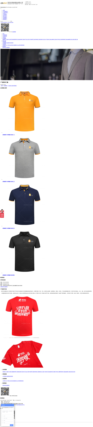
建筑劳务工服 (16, 39)
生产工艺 (4, 40)
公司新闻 (4, 42)
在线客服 (14, 31)
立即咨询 (2, 286)
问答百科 (11, 42)
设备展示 (15, 45)
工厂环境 (8, 45)
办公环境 (19, 45)
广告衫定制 (5, 36)
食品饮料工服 (21, 39)
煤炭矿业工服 (42, 39)
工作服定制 (5, 34)
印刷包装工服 (37, 39)
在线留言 (8, 47)
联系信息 (4, 47)
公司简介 (4, 45)
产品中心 (4, 37)
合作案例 (4, 38)
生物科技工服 (53, 39)
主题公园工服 (75, 39)
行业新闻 (8, 42)
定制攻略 (4, 41)
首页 (3, 33)
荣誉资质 (22, 45)
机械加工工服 (5, 39)
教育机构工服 (64, 39)
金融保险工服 (69, 39)
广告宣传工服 (48, 39)
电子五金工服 (26, 39)
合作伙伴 (11, 45)
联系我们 (4, 46)
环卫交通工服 (10, 39)
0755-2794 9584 (3, 22)
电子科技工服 (59, 39)
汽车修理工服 (32, 39)
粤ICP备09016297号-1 (21, 404)
